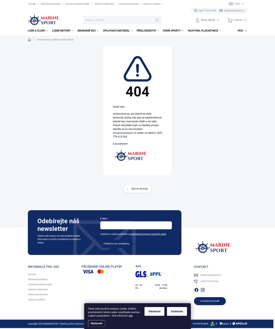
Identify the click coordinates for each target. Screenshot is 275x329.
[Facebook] (196, 289)
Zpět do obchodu (139, 188)
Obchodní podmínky (50, 4)
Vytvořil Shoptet (200, 323)
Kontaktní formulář (210, 301)
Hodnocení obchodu (129, 4)
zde (130, 315)
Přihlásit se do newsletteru (117, 243)
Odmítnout (154, 311)
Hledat (157, 20)
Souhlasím (177, 311)
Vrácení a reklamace (104, 4)
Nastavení (96, 323)
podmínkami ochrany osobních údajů (148, 234)
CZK (237, 3)
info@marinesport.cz (124, 132)
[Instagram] (202, 289)
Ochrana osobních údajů (77, 4)
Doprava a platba (151, 4)
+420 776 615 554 (209, 281)
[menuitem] (38, 31)
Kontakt (32, 4)
